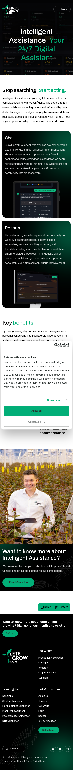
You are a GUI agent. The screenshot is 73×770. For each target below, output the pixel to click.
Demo (47, 607)
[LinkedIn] (53, 749)
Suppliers (43, 677)
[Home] (10, 9)
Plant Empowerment (13, 711)
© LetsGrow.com (10, 757)
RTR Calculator (10, 721)
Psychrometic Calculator (16, 716)
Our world (43, 706)
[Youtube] (60, 749)
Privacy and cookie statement (35, 757)
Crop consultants (47, 672)
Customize (34, 421)
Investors (43, 667)
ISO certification (47, 721)
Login (41, 711)
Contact (63, 607)
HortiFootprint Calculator (16, 706)
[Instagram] (68, 749)
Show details (54, 400)
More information (18, 582)
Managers (43, 662)
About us (43, 696)
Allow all (36, 410)
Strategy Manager (12, 701)
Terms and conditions (12, 761)
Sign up (10, 633)
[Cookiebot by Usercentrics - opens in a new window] (54, 345)
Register (42, 716)
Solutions (7, 696)
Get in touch (48, 730)
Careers (42, 701)
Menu (64, 9)
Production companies (50, 657)
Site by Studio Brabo (35, 761)
